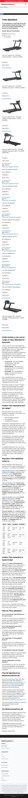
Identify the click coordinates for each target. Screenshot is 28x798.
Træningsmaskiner (5, 775)
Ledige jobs (4, 780)
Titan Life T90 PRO (7, 497)
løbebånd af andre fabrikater (15, 682)
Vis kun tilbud (7, 37)
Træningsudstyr (4, 773)
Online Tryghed (4, 765)
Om (2, 754)
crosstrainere (19, 699)
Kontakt (3, 756)
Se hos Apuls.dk (6, 180)
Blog (2, 777)
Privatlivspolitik (4, 758)
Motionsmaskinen (8, 4)
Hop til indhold (4, 7)
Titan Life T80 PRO (7, 483)
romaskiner (12, 699)
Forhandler (4, 33)
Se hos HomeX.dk (6, 67)
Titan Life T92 (5, 470)
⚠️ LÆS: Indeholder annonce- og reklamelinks (14, 1)
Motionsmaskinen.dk (9, 679)
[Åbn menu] (25, 4)
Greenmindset (4, 767)
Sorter (3, 35)
